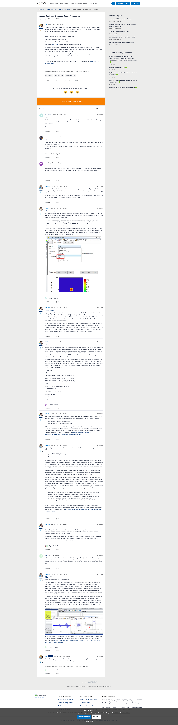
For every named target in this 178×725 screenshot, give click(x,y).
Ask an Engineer (70, 75)
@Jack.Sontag (50, 210)
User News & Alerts (64, 9)
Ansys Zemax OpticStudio (88, 699)
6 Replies (112, 84)
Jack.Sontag (48, 114)
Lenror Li (47, 137)
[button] (123, 3)
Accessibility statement (104, 686)
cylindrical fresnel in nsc (117, 67)
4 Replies (112, 89)
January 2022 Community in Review (120, 19)
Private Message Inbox (64, 703)
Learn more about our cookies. (121, 712)
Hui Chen (47, 186)
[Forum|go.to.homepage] (42, 3)
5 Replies (112, 77)
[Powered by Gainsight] (89, 682)
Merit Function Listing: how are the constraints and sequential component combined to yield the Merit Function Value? (123, 58)
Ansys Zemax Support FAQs (79, 3)
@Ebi (46, 577)
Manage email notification (65, 699)
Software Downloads (86, 706)
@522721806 (50, 310)
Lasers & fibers (59, 75)
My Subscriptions (63, 706)
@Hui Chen (54, 44)
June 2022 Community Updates (119, 31)
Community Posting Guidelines (76, 686)
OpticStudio (48, 75)
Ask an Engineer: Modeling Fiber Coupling (122, 37)
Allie (46, 24)
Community (40, 9)
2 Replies (112, 64)
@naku (48, 344)
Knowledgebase (53, 3)
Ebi (46, 555)
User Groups (93, 3)
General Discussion (51, 9)
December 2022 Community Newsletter (121, 42)
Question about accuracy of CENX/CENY (122, 87)
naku (46, 163)
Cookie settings (91, 686)
